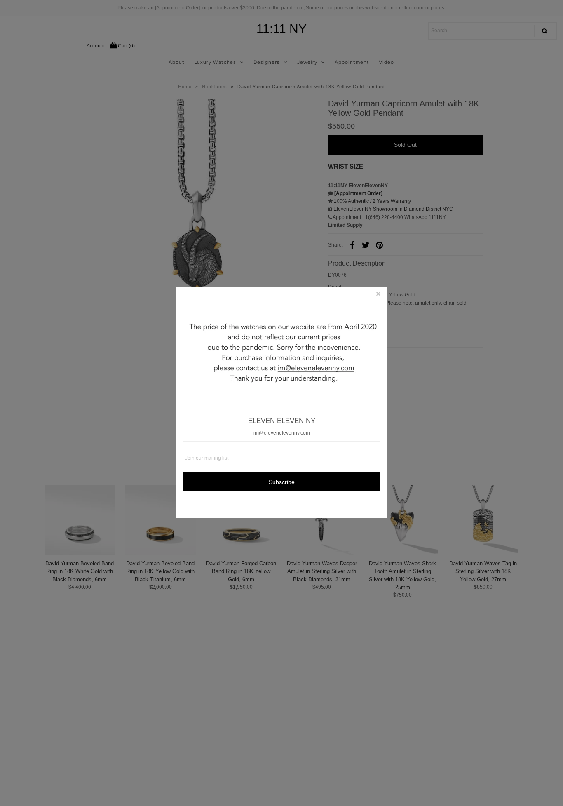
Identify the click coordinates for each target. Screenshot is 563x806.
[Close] (378, 295)
